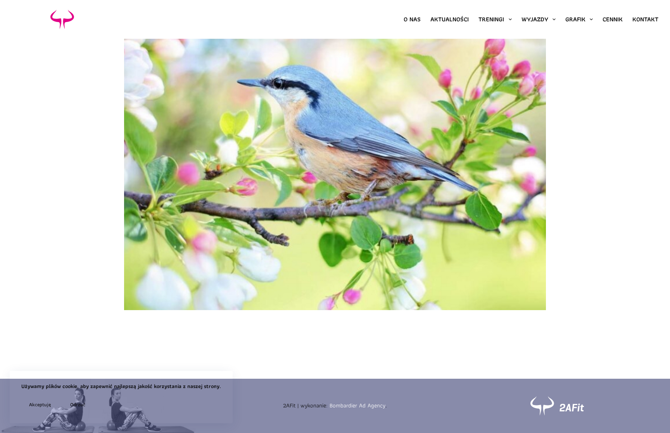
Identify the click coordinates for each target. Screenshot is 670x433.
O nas (412, 19)
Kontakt (645, 19)
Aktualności (449, 19)
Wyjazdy (534, 19)
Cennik (613, 19)
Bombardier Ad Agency (357, 405)
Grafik (575, 19)
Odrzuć (77, 404)
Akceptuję (40, 404)
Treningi (491, 19)
